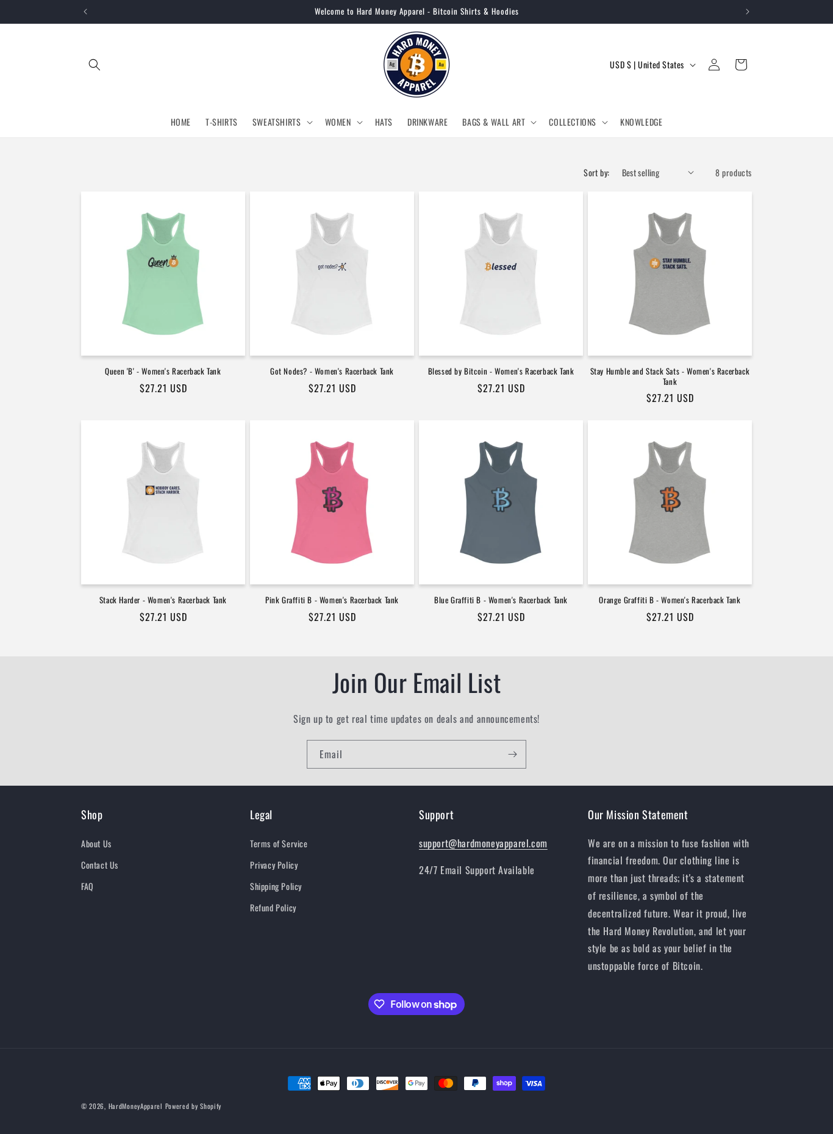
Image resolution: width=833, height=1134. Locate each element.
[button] (94, 64)
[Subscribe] (512, 754)
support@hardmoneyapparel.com (483, 843)
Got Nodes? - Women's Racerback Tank (332, 371)
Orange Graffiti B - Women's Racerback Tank (669, 600)
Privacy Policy (274, 864)
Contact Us (99, 864)
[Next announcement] (747, 11)
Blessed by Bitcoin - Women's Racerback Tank (501, 371)
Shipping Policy (276, 886)
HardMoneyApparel (136, 1106)
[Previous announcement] (85, 11)
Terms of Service (279, 843)
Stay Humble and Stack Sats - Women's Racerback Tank (670, 376)
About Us (96, 843)
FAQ (87, 886)
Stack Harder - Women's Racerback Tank (163, 600)
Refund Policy (273, 907)
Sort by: (596, 172)
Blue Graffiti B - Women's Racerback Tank (501, 600)
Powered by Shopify (193, 1106)
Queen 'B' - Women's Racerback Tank (163, 371)
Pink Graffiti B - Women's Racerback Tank (332, 600)
